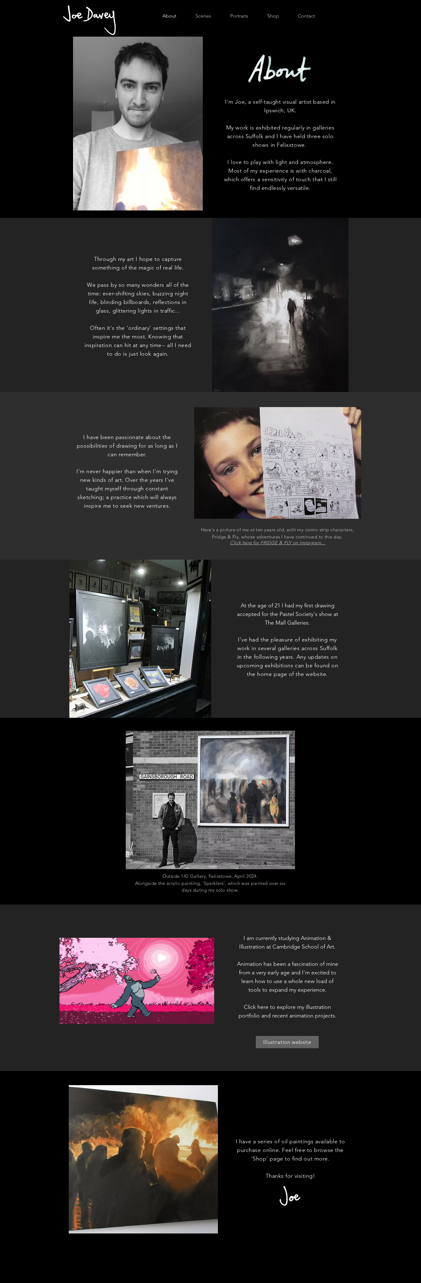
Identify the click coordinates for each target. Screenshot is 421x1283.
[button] (206, 1017)
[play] (196, 564)
